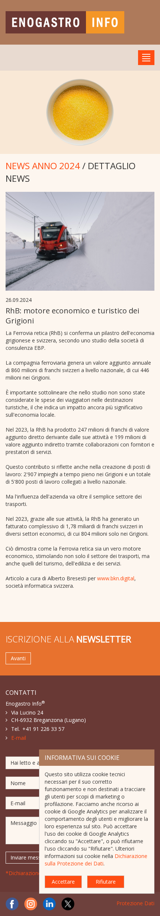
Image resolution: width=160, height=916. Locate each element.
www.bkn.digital (115, 578)
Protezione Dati (135, 903)
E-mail (18, 737)
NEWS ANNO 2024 (43, 165)
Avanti (18, 658)
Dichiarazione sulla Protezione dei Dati (96, 859)
